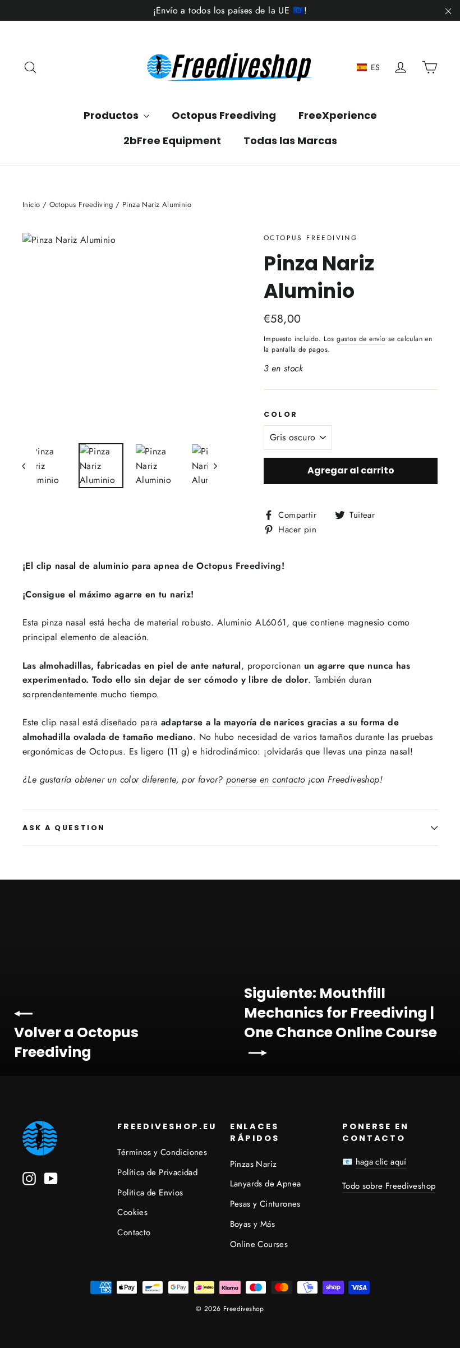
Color (281, 414)
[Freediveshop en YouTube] (51, 1178)
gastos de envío (361, 339)
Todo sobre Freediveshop (389, 1186)
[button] (368, 67)
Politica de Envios (150, 1192)
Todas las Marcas (290, 141)
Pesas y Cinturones (265, 1204)
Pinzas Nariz (253, 1164)
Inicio (31, 204)
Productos (112, 115)
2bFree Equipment (172, 141)
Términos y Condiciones (162, 1152)
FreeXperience (337, 115)
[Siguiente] (215, 465)
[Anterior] (29, 465)
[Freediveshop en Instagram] (29, 1178)
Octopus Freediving (224, 115)
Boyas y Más (252, 1224)
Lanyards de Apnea (265, 1183)
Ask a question (63, 827)
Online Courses (259, 1244)
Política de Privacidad (157, 1172)
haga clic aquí (381, 1162)
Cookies (132, 1212)
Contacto (133, 1232)
